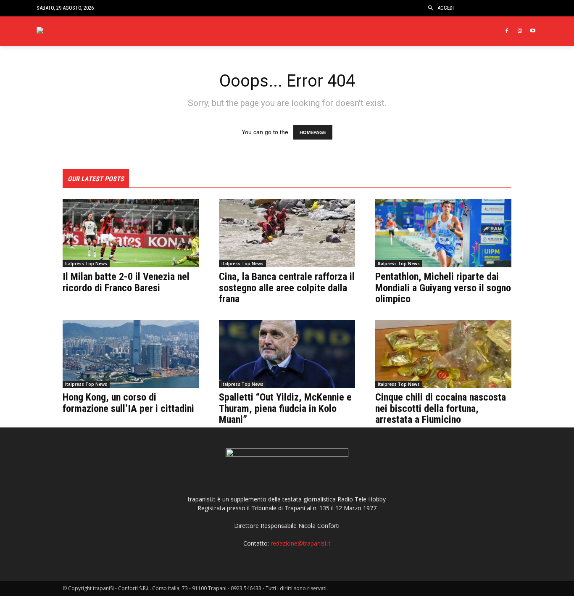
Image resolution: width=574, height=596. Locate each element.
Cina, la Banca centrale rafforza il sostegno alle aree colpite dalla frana (287, 288)
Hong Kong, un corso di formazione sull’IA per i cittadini (128, 402)
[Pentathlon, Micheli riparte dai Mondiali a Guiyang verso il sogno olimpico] (443, 233)
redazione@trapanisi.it (301, 543)
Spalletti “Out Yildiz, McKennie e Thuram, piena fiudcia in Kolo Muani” (285, 408)
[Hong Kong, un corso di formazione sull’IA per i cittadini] (131, 354)
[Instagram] (519, 31)
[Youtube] (532, 31)
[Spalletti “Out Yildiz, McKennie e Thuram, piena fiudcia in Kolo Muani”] (287, 354)
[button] (430, 8)
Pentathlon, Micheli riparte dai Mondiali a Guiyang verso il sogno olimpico (443, 288)
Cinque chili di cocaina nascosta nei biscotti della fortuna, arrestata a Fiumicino (440, 408)
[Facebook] (507, 31)
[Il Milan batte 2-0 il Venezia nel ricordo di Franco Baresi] (131, 233)
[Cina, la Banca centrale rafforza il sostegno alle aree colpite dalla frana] (287, 233)
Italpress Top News (86, 263)
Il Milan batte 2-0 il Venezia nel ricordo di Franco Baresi (126, 282)
